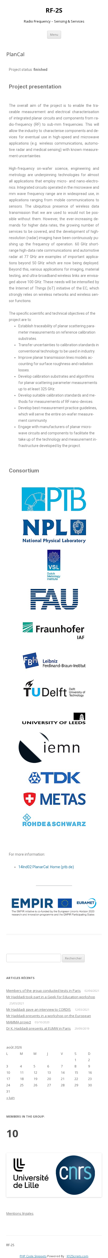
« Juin (10, 1097)
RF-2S (54, 10)
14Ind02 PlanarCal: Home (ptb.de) (46, 867)
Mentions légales (20, 1213)
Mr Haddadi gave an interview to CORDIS (38, 1009)
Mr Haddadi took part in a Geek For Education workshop (50, 996)
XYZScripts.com (77, 1256)
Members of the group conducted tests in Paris (43, 990)
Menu (54, 34)
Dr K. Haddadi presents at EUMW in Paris (38, 1028)
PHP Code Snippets (33, 1256)
